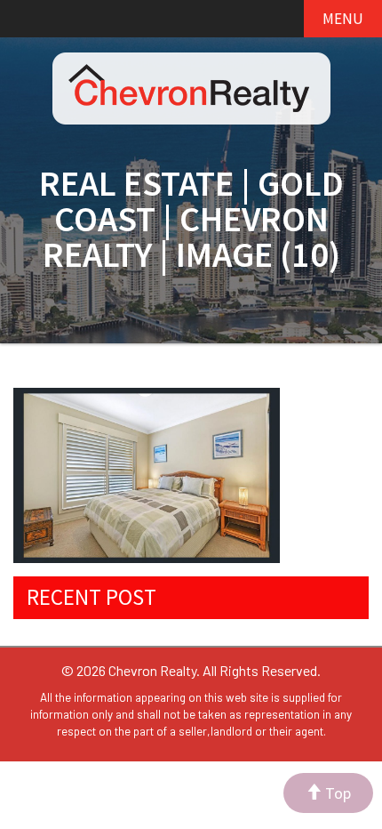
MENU (342, 18)
